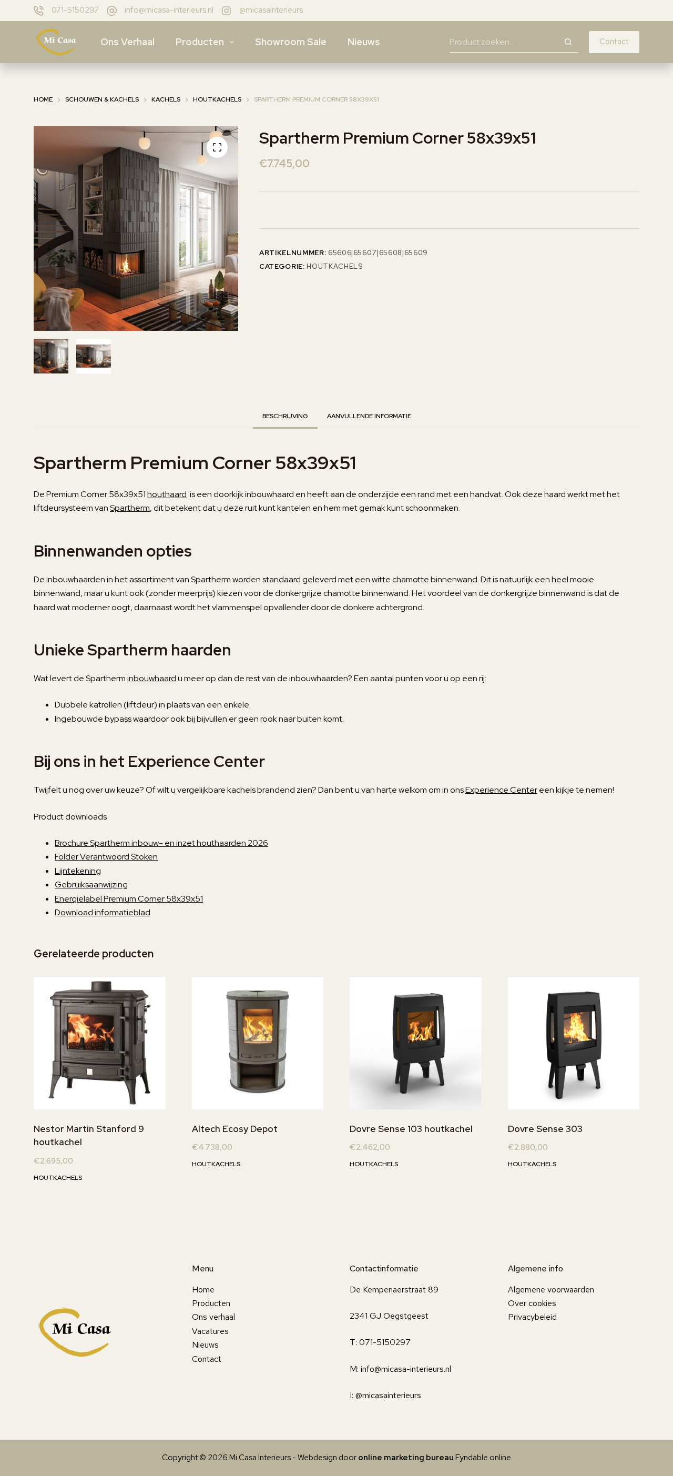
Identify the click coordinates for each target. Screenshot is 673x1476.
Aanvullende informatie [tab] (369, 416)
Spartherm (130, 507)
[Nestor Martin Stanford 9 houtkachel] (100, 1043)
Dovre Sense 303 (545, 1129)
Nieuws (364, 42)
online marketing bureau (406, 1457)
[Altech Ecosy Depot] (258, 1043)
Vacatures (210, 1331)
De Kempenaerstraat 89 (394, 1289)
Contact (614, 41)
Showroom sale (291, 42)
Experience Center (501, 789)
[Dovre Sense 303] (574, 1043)
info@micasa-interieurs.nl (169, 10)
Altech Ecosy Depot (235, 1129)
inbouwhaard (151, 678)
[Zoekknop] (567, 42)
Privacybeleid (532, 1316)
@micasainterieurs (271, 10)
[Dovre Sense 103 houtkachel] (416, 1043)
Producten (200, 42)
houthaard (167, 494)
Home (203, 1289)
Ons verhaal (127, 42)
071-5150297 (75, 10)
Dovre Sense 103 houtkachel (411, 1129)
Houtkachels (334, 266)
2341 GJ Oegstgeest (389, 1315)
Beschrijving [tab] (285, 416)
